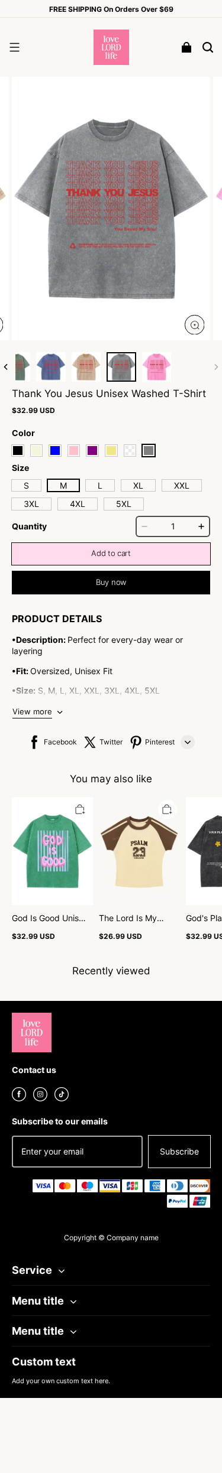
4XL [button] (77, 504)
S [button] (26, 485)
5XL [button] (123, 504)
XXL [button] (181, 485)
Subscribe (179, 1151)
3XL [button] (31, 504)
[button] (14, 47)
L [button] (100, 485)
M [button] (63, 485)
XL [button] (138, 485)
